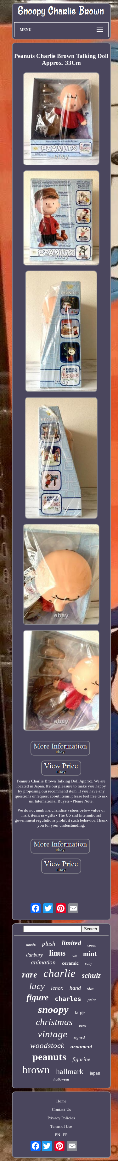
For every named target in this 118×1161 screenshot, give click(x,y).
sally (88, 963)
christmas (54, 1022)
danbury (34, 954)
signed (79, 1037)
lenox (57, 988)
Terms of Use (61, 1126)
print (91, 1000)
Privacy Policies (61, 1118)
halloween (61, 1079)
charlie (59, 973)
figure (37, 997)
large (80, 1012)
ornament (81, 1047)
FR (65, 1135)
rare (29, 974)
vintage (52, 1034)
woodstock (47, 1045)
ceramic (70, 963)
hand (75, 988)
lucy (37, 986)
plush (48, 943)
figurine (81, 1059)
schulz (91, 975)
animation (43, 962)
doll (74, 956)
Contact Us (61, 1109)
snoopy (53, 1009)
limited (71, 943)
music (31, 944)
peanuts (49, 1056)
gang (83, 1025)
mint (90, 953)
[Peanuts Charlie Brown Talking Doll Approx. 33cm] (61, 119)
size (90, 988)
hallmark (69, 1071)
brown (36, 1070)
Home (61, 1101)
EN (57, 1135)
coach (91, 945)
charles (68, 999)
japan (95, 1073)
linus (57, 952)
